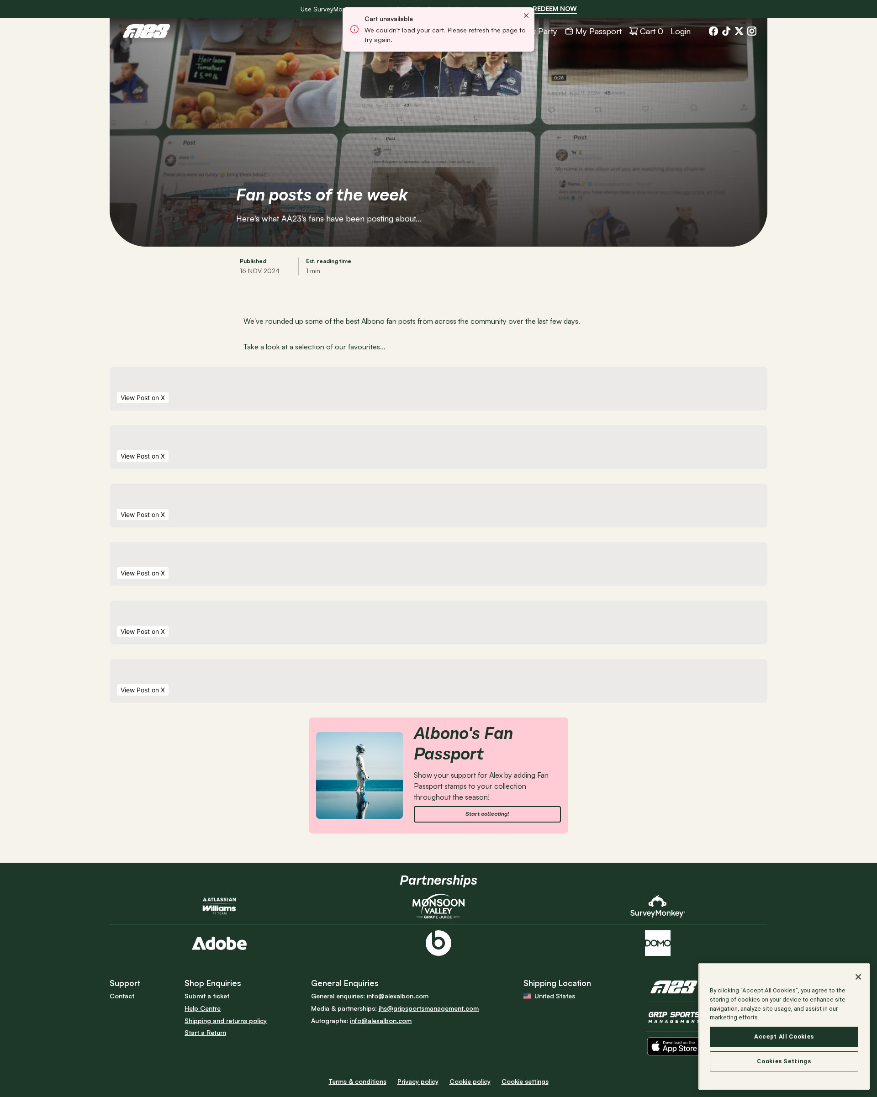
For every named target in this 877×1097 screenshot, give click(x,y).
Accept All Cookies (784, 1036)
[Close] (858, 977)
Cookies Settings (784, 1061)
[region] (784, 1026)
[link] (555, 9)
